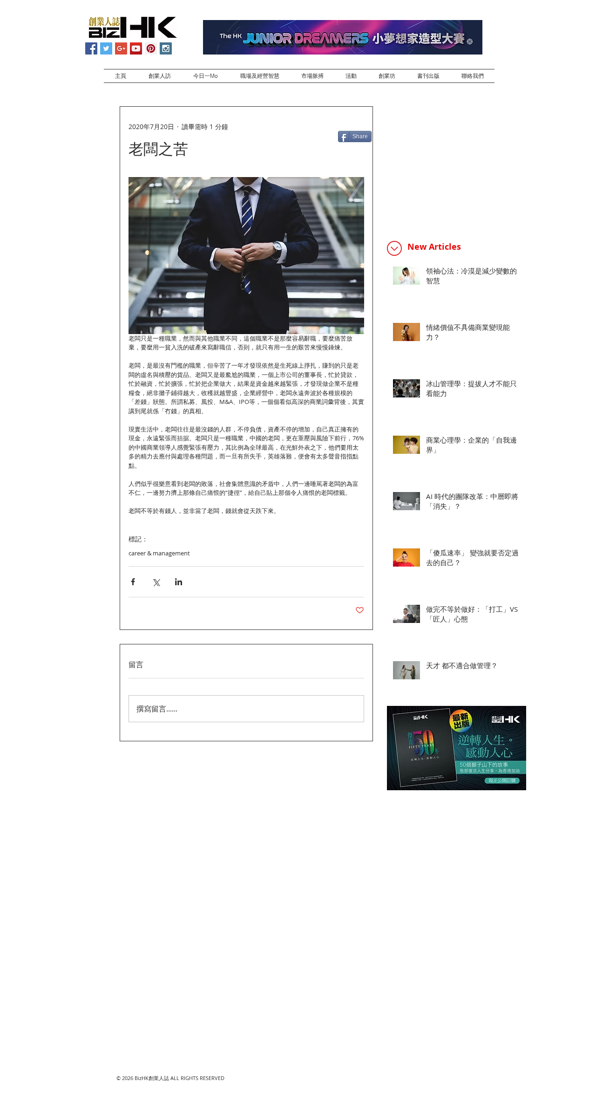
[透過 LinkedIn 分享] (178, 581)
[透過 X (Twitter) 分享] (155, 581)
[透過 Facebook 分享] (133, 581)
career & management (159, 553)
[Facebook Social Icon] (91, 48)
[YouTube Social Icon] (136, 48)
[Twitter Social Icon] (106, 48)
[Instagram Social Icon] (166, 48)
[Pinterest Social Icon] (151, 48)
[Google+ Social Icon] (121, 48)
